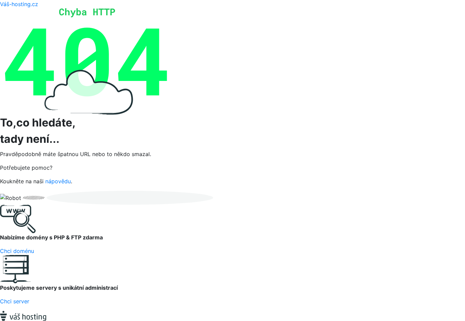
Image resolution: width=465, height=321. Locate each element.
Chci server (14, 301)
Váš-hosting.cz (19, 4)
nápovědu (58, 181)
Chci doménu (17, 251)
